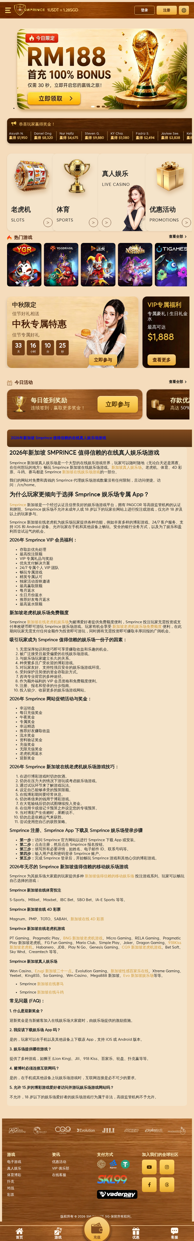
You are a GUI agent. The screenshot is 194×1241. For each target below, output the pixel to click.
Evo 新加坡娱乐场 (138, 976)
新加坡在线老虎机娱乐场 (48, 622)
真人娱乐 (14, 1168)
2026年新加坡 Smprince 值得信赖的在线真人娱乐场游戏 (58, 438)
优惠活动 (59, 1162)
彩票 (10, 1195)
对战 (10, 1188)
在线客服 (59, 1175)
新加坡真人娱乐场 (126, 467)
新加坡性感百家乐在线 (130, 971)
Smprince (18, 505)
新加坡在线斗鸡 (50, 992)
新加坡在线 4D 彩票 (87, 919)
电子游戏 (14, 1162)
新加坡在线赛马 (50, 984)
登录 (144, 10)
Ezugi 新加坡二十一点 (53, 971)
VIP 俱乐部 (60, 1168)
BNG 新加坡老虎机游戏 (83, 938)
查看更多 (162, 359)
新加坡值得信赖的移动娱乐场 (109, 876)
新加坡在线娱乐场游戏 (81, 472)
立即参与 (103, 359)
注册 (166, 10)
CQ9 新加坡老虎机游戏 (141, 947)
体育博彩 (14, 1175)
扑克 (10, 1181)
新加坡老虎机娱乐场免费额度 (137, 627)
